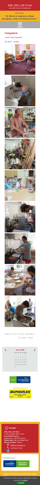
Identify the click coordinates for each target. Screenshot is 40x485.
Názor (28, 474)
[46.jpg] (20, 122)
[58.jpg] (20, 59)
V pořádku (21, 483)
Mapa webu (22, 474)
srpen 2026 (20, 350)
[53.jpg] (20, 91)
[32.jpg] (20, 185)
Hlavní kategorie (16, 37)
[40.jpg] (20, 154)
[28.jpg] (20, 217)
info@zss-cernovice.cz (17, 445)
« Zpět (7, 37)
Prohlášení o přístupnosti (10, 474)
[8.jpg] (20, 280)
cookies (24, 480)
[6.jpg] (20, 311)
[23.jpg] (20, 248)
